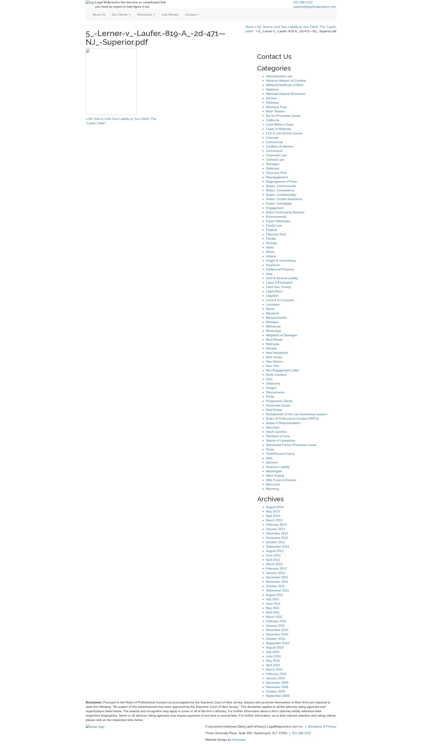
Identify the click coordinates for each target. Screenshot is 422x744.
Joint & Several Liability (282, 278)
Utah (269, 458)
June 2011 (273, 603)
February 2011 (276, 621)
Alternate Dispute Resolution (286, 93)
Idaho (270, 247)
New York (272, 366)
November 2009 (277, 687)
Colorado (272, 137)
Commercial (274, 142)
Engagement (275, 208)
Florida (271, 238)
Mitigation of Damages (281, 335)
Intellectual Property (280, 269)
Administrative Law (279, 76)
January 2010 (275, 678)
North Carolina (276, 374)
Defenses (272, 168)
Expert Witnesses (278, 221)
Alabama (272, 89)
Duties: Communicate (281, 186)
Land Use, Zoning (278, 287)
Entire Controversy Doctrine (285, 212)
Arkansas (272, 102)
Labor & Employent (279, 282)
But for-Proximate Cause (283, 115)
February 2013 (276, 524)
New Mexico (274, 361)
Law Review (170, 14)
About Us (99, 14)
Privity (270, 396)
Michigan (272, 322)
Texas (270, 449)
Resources (145, 14)
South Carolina (276, 431)
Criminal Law (275, 159)
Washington (274, 471)
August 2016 (275, 507)
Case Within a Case (279, 124)
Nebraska (272, 344)
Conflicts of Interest (279, 146)
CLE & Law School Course (284, 133)
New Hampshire (277, 352)
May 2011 (273, 608)
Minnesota (273, 326)
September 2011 (277, 590)
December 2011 (277, 577)
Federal (271, 230)
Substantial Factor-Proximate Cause (291, 445)
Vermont (272, 462)
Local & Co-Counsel (280, 300)
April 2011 (273, 612)
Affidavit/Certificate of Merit (284, 85)
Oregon (271, 388)
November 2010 (277, 634)
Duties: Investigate (279, 203)
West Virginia (275, 475)
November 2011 (277, 581)
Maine (270, 309)
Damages (272, 164)
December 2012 (277, 533)
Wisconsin (273, 484)
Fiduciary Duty (276, 234)
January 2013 (275, 529)
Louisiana (272, 304)
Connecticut (274, 151)
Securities (273, 427)
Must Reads (274, 339)
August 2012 (275, 551)
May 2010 (273, 660)
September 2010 (277, 643)
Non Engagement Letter (282, 370)
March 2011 (274, 616)
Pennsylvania (275, 392)
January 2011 (275, 625)
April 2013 (273, 516)
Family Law (274, 225)
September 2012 (277, 546)
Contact (191, 14)
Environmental (276, 216)
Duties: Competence (280, 190)
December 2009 (277, 682)
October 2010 (275, 638)
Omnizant (239, 739)
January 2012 (275, 573)
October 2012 (275, 542)
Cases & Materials (278, 129)
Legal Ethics (274, 291)
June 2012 (273, 555)
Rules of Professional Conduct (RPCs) (292, 418)
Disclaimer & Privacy (322, 726)
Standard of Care (278, 436)
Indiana (271, 256)
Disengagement (277, 177)
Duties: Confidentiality (281, 194)
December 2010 (277, 630)
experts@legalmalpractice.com (314, 6)
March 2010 (274, 669)
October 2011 (275, 586)
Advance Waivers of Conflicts (286, 80)
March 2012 (274, 564)
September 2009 (277, 695)
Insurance (273, 265)
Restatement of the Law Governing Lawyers (296, 414)
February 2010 (276, 674)
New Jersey (274, 357)
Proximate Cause (278, 405)
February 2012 (276, 568)
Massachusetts (276, 317)
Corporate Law (276, 155)
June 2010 (273, 656)
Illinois (270, 251)
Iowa (269, 273)
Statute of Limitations (280, 440)
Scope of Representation (283, 423)
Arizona (271, 98)
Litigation (272, 295)
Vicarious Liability (278, 467)
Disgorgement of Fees (281, 181)
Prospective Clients (279, 401)
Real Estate (274, 410)
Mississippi (273, 330)
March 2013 (274, 520)
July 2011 (272, 599)
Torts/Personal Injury (280, 453)
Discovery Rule (276, 172)
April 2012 (273, 559)
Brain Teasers (275, 111)
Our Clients (120, 14)
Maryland (272, 313)
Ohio (269, 379)
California (272, 120)
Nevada (271, 348)
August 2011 (274, 595)
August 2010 (275, 647)
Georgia (271, 243)
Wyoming (272, 489)
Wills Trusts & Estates (281, 480)
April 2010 (273, 665)
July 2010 (272, 652)
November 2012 (277, 537)
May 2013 (273, 511)
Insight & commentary (281, 260)
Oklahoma (273, 383)
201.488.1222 (303, 2)
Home (250, 27)
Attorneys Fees (276, 107)
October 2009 (275, 691)
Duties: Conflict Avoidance (284, 199)
